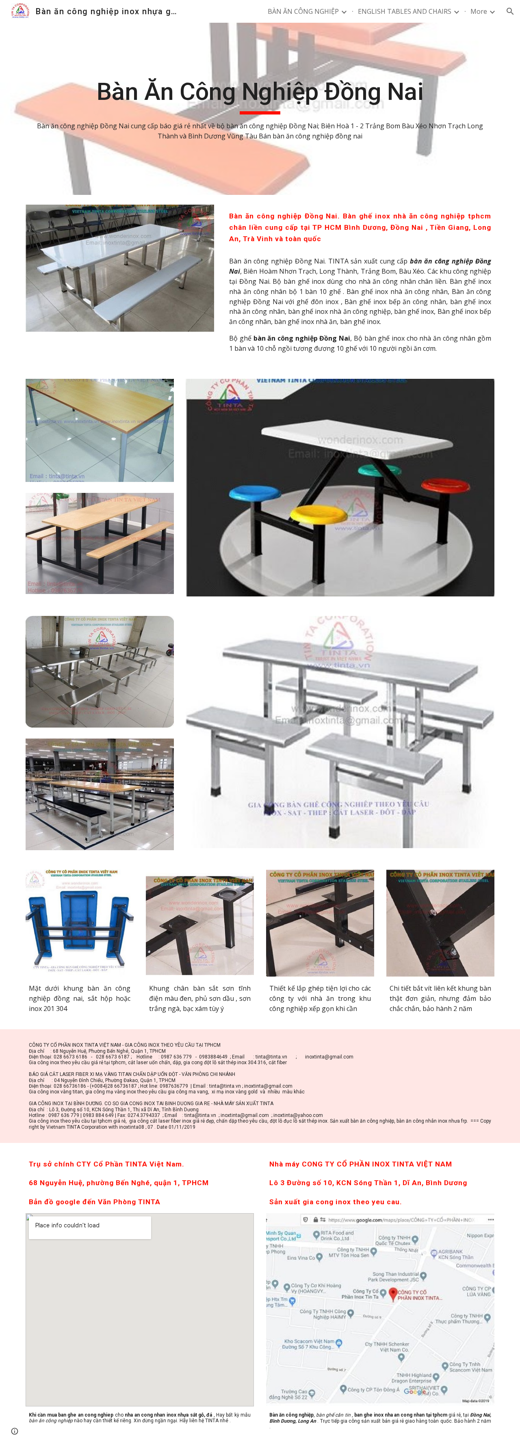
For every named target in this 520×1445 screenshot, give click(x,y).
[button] (510, 11)
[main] (260, 109)
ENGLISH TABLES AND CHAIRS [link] (404, 11)
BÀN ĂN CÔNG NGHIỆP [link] (303, 11)
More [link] (478, 11)
